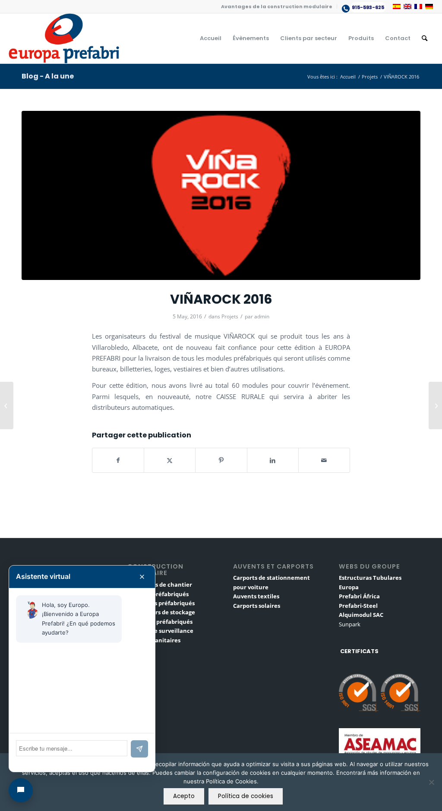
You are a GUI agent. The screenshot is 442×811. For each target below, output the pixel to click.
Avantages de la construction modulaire (276, 6)
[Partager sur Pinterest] (221, 460)
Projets (229, 316)
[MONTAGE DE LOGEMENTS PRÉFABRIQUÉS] (6, 405)
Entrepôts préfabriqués (160, 622)
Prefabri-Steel (358, 606)
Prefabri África (359, 596)
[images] (221, 195)
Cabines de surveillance (160, 631)
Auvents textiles (256, 596)
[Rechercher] (424, 38)
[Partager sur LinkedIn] (272, 460)
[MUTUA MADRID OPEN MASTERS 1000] (435, 405)
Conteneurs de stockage (161, 612)
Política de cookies (245, 796)
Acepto (184, 796)
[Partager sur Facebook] (118, 460)
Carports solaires (256, 606)
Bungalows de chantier (159, 584)
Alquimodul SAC (361, 615)
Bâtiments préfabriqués (161, 603)
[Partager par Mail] (324, 460)
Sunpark (349, 624)
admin (261, 316)
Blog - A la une (48, 76)
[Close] (142, 577)
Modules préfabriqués (158, 594)
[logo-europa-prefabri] (64, 38)
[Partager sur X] (169, 460)
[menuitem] (277, 6)
